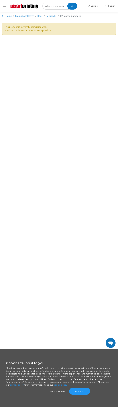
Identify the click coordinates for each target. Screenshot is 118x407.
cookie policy (60, 385)
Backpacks (51, 15)
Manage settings (57, 391)
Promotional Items (24, 15)
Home (9, 15)
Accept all (79, 391)
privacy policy (17, 385)
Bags (40, 15)
